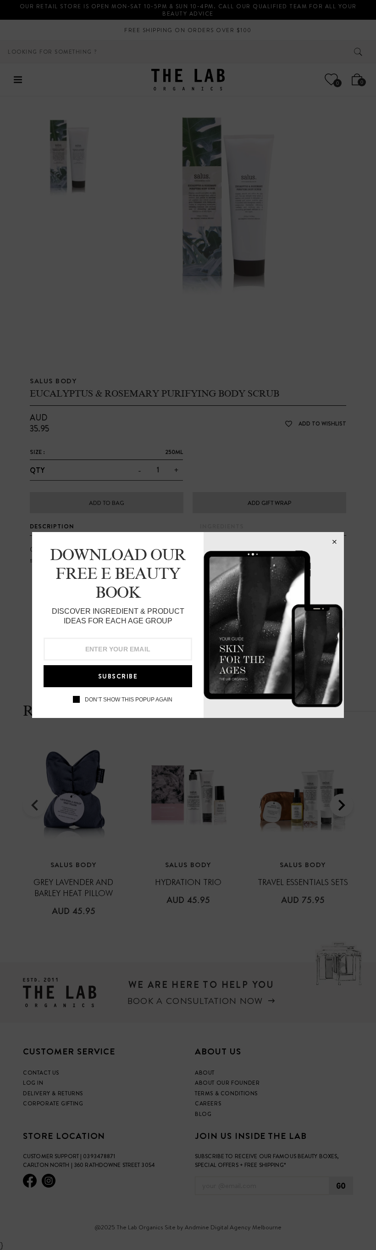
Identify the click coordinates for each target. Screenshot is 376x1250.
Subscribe (118, 676)
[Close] (334, 542)
